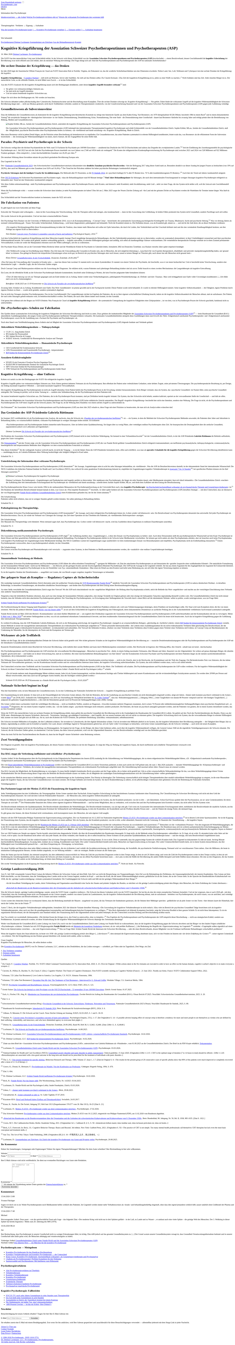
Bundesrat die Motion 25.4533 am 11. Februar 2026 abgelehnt (65, 825)
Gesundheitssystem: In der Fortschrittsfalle (33, 258)
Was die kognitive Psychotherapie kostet (16, 30)
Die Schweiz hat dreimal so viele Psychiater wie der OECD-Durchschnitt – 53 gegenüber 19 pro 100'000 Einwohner (59, 990)
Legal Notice (6, 1331)
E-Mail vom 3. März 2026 (11, 617)
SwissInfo (5, 707)
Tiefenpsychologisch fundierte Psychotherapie (23, 1284)
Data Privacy (6, 1333)
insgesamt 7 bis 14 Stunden (180, 469)
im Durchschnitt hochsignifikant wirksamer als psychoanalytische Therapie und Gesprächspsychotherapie (187, 487)
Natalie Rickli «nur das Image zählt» (47, 610)
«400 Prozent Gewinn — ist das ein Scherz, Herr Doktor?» (29, 1304)
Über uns (12, 1327)
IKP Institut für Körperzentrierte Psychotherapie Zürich (27, 353)
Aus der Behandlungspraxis (63, 42)
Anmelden (34, 1318)
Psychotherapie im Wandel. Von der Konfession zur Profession (56, 1067)
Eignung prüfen (9, 953)
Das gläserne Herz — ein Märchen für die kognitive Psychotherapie (40, 1243)
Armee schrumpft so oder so (28, 1095)
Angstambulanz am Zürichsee (41, 42)
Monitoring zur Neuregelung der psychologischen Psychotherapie (53, 994)
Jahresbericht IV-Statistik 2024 (44, 1008)
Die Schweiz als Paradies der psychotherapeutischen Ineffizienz (68, 284)
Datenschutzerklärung (54, 1184)
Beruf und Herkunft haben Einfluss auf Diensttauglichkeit (38, 1100)
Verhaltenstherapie (13, 1273)
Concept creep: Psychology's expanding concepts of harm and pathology (45, 234)
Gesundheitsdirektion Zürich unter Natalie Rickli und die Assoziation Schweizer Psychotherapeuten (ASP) (56, 1048)
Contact (4, 1329)
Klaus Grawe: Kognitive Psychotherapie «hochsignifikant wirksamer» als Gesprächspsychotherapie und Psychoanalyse (52, 1257)
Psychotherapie (9, 4)
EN (5, 7)
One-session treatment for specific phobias (28, 1060)
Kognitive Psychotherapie (14, 946)
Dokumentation (10, 443)
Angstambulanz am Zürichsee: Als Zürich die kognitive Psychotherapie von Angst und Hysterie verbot (54, 1140)
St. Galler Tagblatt (102, 698)
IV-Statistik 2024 (98, 173)
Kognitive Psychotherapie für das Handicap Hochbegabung (29, 1252)
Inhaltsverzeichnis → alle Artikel (13, 17)
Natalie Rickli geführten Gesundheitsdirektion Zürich (40, 493)
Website (4, 1153)
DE (2, 7)
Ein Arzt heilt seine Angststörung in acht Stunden (25, 1298)
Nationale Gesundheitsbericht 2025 (19, 166)
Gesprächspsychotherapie (16, 1279)
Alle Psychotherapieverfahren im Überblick (22, 1271)
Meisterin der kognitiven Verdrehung (88, 926)
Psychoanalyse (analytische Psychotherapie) (23, 1286)
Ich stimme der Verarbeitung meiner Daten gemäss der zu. (35, 1184)
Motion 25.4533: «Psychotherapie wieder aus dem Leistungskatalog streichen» (45, 1109)
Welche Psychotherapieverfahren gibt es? (42, 17)
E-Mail (34, 1156)
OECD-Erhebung (12, 178)
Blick (9, 698)
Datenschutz (16, 1333)
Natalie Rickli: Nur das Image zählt (24, 1081)
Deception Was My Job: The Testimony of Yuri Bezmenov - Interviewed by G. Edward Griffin (69, 980)
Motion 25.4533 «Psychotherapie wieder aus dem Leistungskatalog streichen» (153, 818)
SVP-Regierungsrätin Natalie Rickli (96, 583)
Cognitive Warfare (31, 78)
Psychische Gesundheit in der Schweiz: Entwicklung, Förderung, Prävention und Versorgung (79, 1004)
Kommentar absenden (10, 1187)
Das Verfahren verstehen (12, 951)
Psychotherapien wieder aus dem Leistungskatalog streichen (47, 1114)
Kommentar (6, 1182)
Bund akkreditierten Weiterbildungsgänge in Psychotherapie (31, 765)
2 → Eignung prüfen (73, 30)
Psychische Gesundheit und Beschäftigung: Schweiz (29, 985)
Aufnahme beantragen (11, 955)
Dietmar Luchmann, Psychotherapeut (27, 54)
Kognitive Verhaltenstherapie (17, 1275)
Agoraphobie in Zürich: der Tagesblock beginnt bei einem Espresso (32, 1300)
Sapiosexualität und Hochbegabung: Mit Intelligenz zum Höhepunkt (32, 1261)
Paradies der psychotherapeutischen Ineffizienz (103, 418)
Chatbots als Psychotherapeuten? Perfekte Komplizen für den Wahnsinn (33, 1259)
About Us (5, 1327)
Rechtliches (16, 1331)
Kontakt (78, 42)
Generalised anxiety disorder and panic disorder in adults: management (75, 1053)
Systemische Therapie (14, 1282)
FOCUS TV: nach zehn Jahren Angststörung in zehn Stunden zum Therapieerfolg (37, 1296)
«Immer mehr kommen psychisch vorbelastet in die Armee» (35, 1090)
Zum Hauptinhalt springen (11, 2)
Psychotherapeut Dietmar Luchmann (15, 42)
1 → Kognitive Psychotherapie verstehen (48, 30)
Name (4, 1156)
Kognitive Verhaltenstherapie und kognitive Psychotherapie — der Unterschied (36, 1254)
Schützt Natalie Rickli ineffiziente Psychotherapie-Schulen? (24, 603)
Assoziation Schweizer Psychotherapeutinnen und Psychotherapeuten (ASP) (163, 314)
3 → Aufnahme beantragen (91, 30)
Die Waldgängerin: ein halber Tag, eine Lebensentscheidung (29, 1302)
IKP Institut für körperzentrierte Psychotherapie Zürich (201, 623)
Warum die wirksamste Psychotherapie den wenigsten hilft (81, 17)
